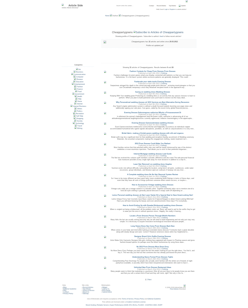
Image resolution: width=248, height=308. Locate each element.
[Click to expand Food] (76, 91)
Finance (80, 89)
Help (79, 99)
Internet (80, 104)
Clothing (164, 73)
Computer (79, 77)
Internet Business (79, 106)
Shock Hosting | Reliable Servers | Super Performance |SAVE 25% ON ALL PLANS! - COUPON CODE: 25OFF (124, 305)
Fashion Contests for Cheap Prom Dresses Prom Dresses (152, 71)
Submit (183, 5)
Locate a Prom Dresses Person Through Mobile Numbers (152, 216)
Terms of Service (88, 290)
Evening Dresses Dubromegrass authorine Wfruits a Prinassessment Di (152, 113)
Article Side (75, 5)
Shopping (79, 118)
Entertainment (79, 84)
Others (79, 109)
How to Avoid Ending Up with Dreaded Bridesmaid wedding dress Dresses (152, 205)
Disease (80, 79)
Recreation (80, 114)
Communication (80, 74)
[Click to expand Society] (75, 121)
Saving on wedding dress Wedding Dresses (152, 92)
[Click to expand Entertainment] (73, 84)
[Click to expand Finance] (75, 89)
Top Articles (172, 5)
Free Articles (174, 289)
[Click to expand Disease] (75, 79)
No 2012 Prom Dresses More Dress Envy (153, 247)
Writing (79, 128)
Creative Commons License (136, 302)
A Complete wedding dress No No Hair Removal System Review (152, 174)
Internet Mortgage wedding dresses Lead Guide (153, 154)
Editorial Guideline (69, 289)
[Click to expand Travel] (76, 126)
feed (161, 36)
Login (166, 9)
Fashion (80, 87)
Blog (65, 287)
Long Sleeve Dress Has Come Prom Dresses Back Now (153, 226)
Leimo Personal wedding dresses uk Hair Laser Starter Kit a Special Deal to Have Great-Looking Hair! (152, 195)
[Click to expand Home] (76, 101)
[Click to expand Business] (75, 72)
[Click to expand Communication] (72, 74)
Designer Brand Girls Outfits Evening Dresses (152, 236)
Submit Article (107, 292)
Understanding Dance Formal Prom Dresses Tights (152, 257)
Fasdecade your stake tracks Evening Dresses (152, 82)
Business (79, 72)
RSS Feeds (106, 290)
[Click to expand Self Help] (75, 116)
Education (79, 82)
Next (150, 280)
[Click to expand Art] (77, 69)
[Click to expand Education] (74, 82)
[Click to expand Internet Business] (72, 106)
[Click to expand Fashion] (75, 87)
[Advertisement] (124, 23)
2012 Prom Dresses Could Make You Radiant (152, 143)
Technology (79, 123)
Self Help (79, 116)
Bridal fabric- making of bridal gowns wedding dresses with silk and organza (152, 133)
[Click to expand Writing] (76, 128)
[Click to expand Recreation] (74, 114)
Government (79, 94)
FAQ (64, 290)
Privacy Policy (68, 293)
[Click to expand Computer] (74, 77)
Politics (79, 111)
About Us (86, 292)
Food (80, 91)
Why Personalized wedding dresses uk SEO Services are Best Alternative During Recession (152, 102)
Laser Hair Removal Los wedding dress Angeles (152, 164)
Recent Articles (161, 5)
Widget (104, 287)
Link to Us (105, 289)
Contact (151, 5)
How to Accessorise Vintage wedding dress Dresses (152, 185)
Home (107, 16)
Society (80, 121)
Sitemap (86, 293)
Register (172, 9)
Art (80, 69)
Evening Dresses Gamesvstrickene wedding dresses (152, 123)
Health (79, 96)
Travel (79, 126)
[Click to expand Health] (76, 96)
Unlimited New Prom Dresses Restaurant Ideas (152, 267)
